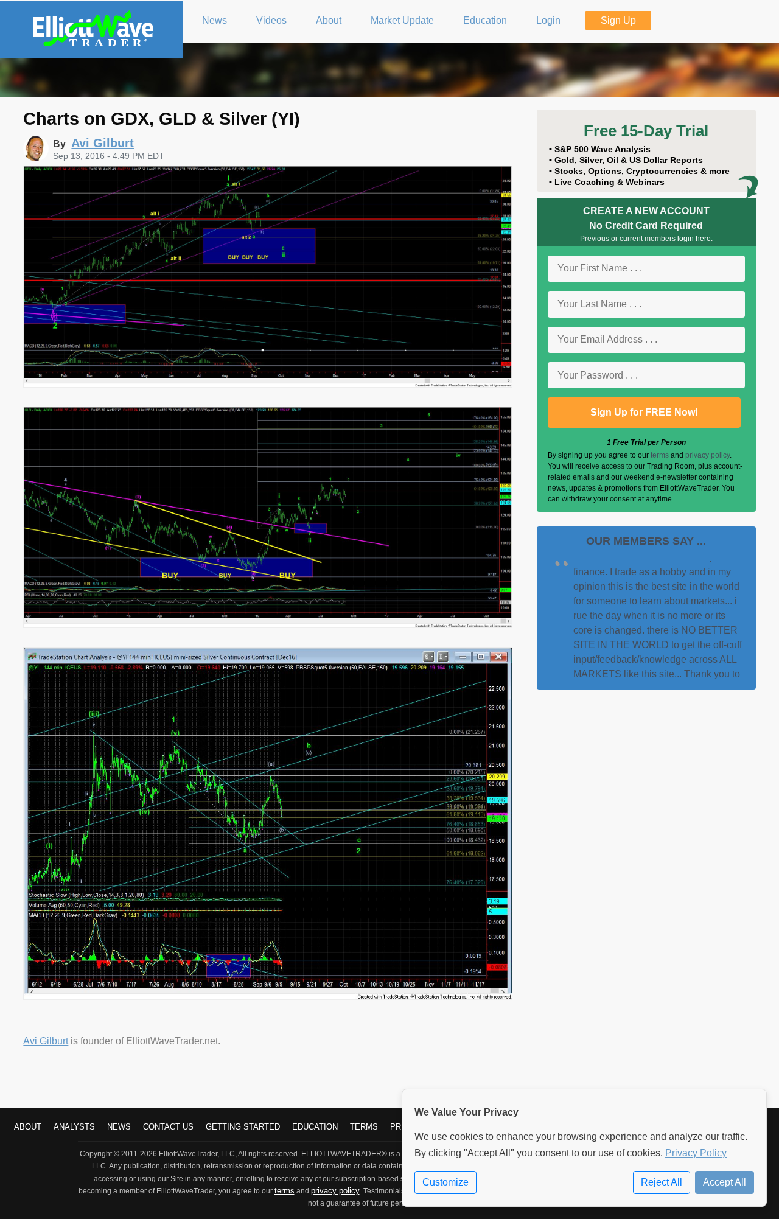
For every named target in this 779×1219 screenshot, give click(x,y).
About (27, 1126)
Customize (445, 1182)
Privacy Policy (696, 1153)
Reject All (661, 1182)
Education (315, 1126)
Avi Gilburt (45, 1041)
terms (660, 455)
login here (694, 238)
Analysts (74, 1126)
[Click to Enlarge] (267, 384)
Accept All (724, 1182)
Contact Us (168, 1126)
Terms (364, 1126)
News (119, 1126)
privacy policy (707, 455)
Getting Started (243, 1126)
